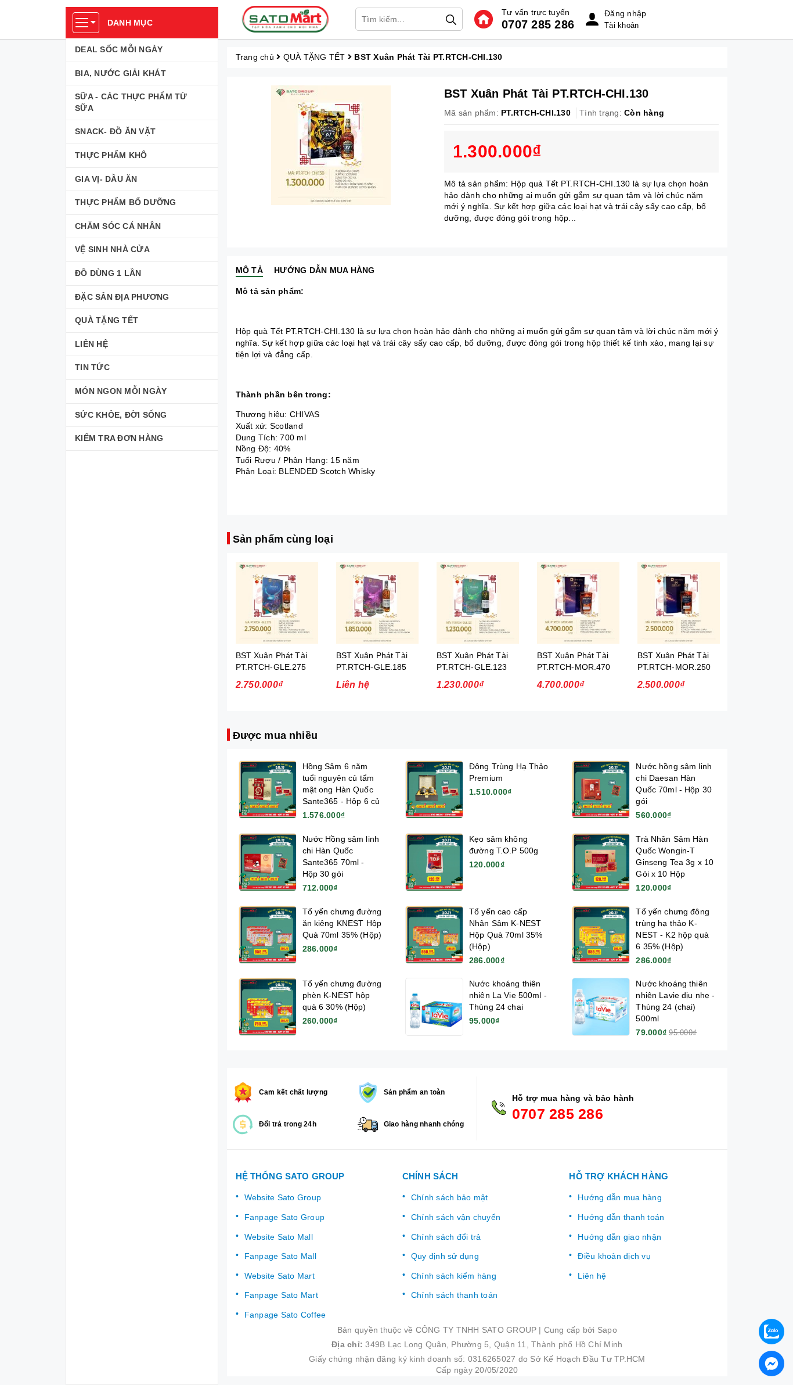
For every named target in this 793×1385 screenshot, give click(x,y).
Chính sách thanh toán (454, 1295)
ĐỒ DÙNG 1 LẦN (108, 273)
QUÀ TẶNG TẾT (106, 320)
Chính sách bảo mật (449, 1197)
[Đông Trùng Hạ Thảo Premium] (434, 789)
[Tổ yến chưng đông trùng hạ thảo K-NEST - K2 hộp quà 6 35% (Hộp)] (601, 935)
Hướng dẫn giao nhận (619, 1237)
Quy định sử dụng (445, 1256)
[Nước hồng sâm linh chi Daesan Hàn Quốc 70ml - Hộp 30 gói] (601, 789)
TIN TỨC (92, 367)
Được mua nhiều (275, 735)
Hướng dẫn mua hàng (620, 1197)
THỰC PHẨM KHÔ (111, 155)
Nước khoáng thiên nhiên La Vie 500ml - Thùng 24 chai (508, 995)
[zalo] (771, 1331)
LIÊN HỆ (91, 344)
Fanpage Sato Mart (281, 1295)
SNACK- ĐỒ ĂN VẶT (115, 131)
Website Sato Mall (278, 1237)
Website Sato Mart (279, 1275)
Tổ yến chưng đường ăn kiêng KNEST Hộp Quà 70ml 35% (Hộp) (342, 923)
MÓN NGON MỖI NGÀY (121, 391)
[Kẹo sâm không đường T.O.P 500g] (434, 862)
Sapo (607, 1329)
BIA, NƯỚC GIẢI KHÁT (120, 73)
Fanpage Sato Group (284, 1217)
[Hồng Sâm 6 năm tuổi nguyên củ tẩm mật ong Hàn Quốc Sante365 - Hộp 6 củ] (268, 789)
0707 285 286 (538, 24)
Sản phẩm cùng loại (283, 539)
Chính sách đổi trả (446, 1237)
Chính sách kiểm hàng (453, 1275)
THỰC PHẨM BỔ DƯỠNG (125, 202)
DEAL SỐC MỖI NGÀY (119, 49)
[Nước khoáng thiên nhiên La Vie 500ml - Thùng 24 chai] (434, 1007)
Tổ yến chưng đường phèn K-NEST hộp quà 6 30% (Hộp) (342, 995)
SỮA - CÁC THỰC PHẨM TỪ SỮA (131, 102)
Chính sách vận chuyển (455, 1217)
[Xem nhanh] (276, 602)
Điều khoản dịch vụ (614, 1256)
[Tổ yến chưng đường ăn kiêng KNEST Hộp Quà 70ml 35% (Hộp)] (268, 935)
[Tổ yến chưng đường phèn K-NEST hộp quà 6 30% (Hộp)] (268, 1007)
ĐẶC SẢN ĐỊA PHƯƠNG (122, 297)
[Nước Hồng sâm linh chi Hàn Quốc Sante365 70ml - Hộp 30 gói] (268, 862)
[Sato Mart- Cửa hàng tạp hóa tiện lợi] (285, 19)
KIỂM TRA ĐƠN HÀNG (119, 438)
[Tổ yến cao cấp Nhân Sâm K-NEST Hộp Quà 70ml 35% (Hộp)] (434, 935)
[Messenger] (771, 1363)
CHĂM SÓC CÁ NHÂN (118, 226)
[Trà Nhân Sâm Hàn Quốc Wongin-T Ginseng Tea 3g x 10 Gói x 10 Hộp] (601, 862)
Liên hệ (592, 1275)
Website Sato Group (283, 1197)
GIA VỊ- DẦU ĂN (106, 179)
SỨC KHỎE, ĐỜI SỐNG (121, 414)
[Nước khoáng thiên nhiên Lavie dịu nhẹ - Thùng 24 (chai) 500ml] (601, 1007)
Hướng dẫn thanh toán (621, 1217)
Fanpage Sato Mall (280, 1256)
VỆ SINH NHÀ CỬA (112, 249)
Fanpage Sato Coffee (285, 1314)
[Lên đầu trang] (772, 1300)
